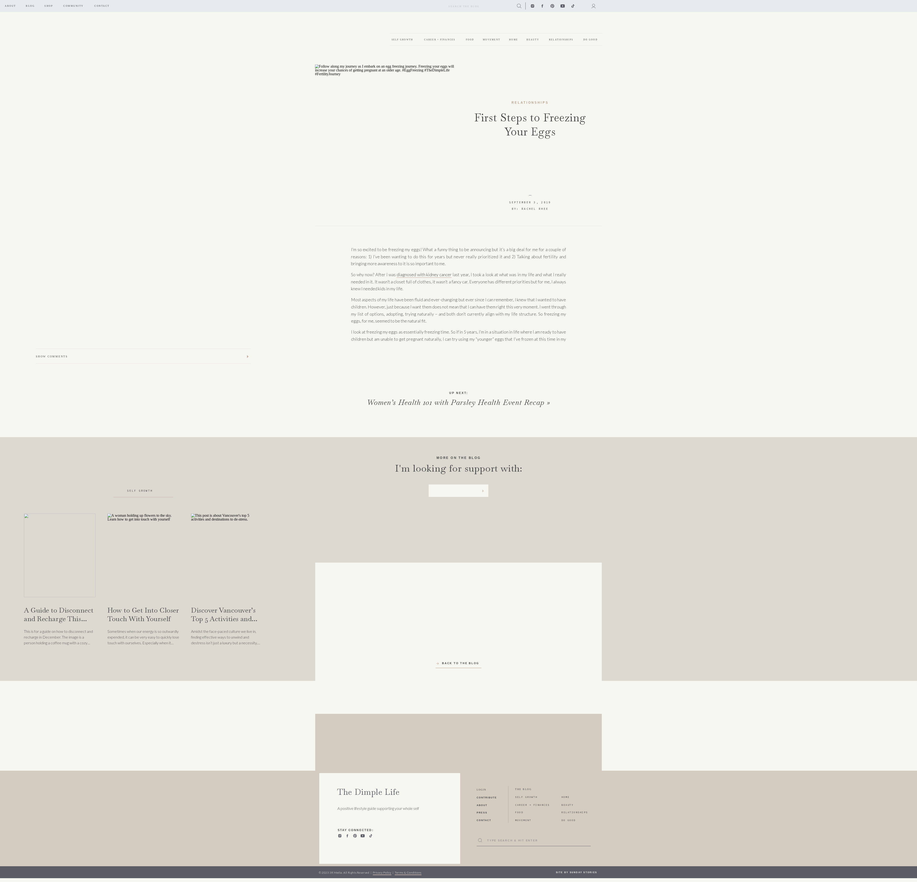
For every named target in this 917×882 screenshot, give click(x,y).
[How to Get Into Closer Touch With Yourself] (143, 555)
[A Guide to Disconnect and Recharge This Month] (60, 555)
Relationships (530, 102)
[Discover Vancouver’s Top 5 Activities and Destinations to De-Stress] (227, 555)
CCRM (443, 364)
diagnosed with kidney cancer (424, 274)
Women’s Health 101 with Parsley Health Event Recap (456, 402)
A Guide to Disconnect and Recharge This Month (59, 619)
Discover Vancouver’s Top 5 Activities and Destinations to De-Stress (223, 623)
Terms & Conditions (408, 872)
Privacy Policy (382, 872)
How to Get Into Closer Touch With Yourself (143, 614)
